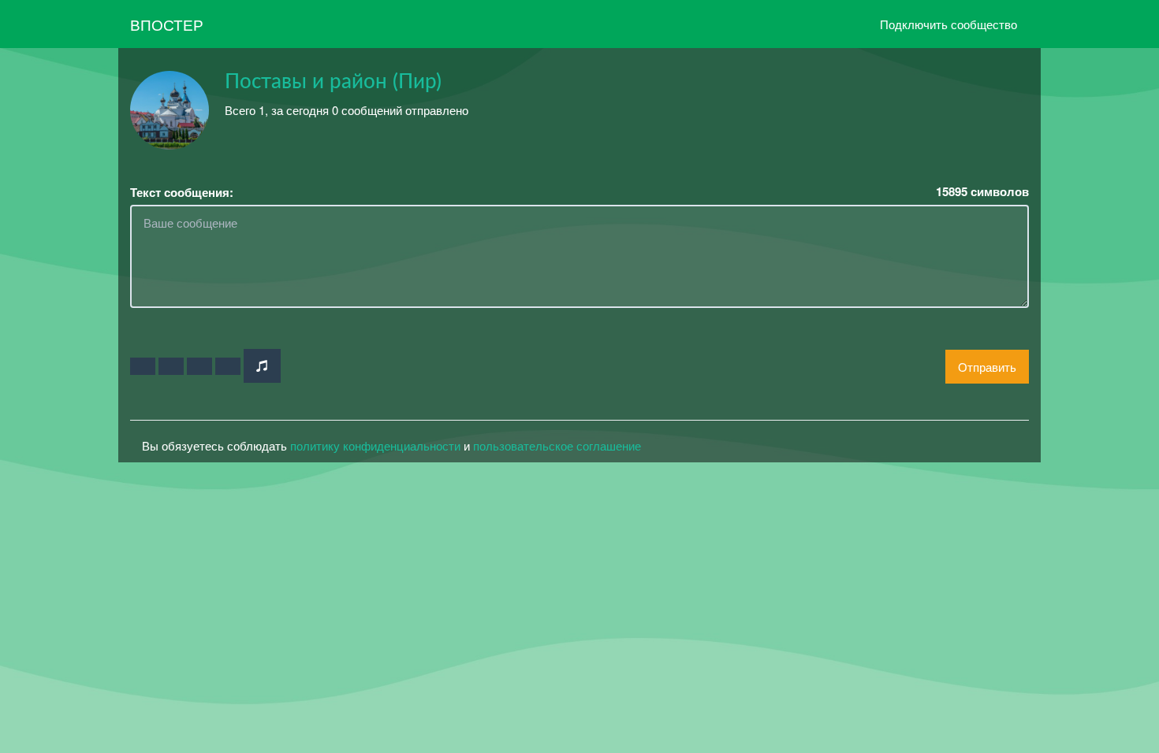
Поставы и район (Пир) (333, 82)
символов (982, 192)
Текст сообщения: (181, 192)
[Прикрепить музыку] (262, 366)
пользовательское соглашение (557, 445)
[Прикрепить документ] (227, 366)
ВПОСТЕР (166, 24)
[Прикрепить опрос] (199, 366)
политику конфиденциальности (375, 445)
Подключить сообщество (948, 24)
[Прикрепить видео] (171, 366)
